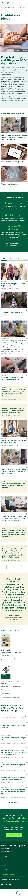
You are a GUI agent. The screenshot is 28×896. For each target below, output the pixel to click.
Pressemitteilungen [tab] (13, 258)
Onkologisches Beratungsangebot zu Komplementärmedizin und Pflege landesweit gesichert (14, 752)
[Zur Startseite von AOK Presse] (1, 7)
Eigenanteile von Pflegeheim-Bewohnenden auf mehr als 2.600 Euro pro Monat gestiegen (14, 137)
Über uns (4, 856)
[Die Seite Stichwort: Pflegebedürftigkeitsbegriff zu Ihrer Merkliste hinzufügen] (26, 310)
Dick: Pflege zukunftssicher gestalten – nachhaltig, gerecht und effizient (13, 792)
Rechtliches (5, 869)
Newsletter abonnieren (14, 834)
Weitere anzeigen (13, 567)
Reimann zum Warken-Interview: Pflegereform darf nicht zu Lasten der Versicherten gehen (13, 410)
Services (4, 860)
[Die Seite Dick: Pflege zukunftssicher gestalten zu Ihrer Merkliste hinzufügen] (26, 762)
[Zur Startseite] (5, 2)
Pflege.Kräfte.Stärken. (9, 184)
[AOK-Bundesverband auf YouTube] (10, 884)
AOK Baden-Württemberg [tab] (10, 717)
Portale (4, 865)
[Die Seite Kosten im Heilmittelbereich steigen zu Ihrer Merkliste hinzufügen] (26, 735)
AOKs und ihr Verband (8, 874)
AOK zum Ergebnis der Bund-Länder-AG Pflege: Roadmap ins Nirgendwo (13, 486)
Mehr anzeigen (13, 802)
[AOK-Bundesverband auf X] (2, 884)
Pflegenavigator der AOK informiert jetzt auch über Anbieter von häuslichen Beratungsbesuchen (13, 518)
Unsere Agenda (8, 7)
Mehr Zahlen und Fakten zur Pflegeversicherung (13, 244)
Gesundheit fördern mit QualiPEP (12, 162)
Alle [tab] (4, 258)
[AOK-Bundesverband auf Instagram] (6, 884)
